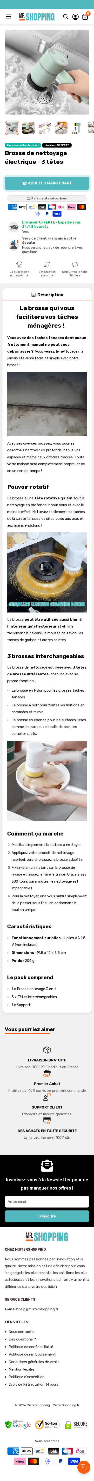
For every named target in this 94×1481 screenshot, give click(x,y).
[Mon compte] (75, 17)
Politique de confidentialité (31, 1347)
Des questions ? (22, 1339)
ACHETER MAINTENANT (50, 183)
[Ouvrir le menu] (9, 16)
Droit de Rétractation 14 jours (33, 1384)
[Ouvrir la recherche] (65, 16)
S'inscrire (47, 1216)
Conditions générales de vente (34, 1362)
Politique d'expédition (27, 1377)
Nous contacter (22, 1332)
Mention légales (22, 1369)
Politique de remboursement (32, 1354)
